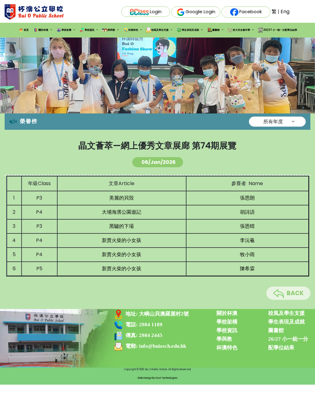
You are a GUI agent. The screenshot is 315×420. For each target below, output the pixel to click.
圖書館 (216, 30)
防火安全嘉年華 (241, 30)
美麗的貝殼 (121, 197)
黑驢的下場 (121, 226)
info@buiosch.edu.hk (162, 346)
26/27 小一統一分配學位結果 (280, 30)
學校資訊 (89, 30)
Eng (285, 11)
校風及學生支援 (160, 30)
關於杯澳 (43, 30)
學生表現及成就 (190, 30)
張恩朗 (247, 197)
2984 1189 (150, 324)
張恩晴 (247, 226)
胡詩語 (247, 212)
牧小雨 (247, 254)
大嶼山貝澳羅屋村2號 (164, 314)
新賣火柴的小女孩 (121, 240)
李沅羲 (247, 240)
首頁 (26, 30)
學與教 (111, 30)
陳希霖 (247, 268)
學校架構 (66, 30)
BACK (295, 293)
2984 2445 (150, 335)
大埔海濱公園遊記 (121, 212)
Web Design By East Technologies (157, 378)
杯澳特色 (133, 30)
